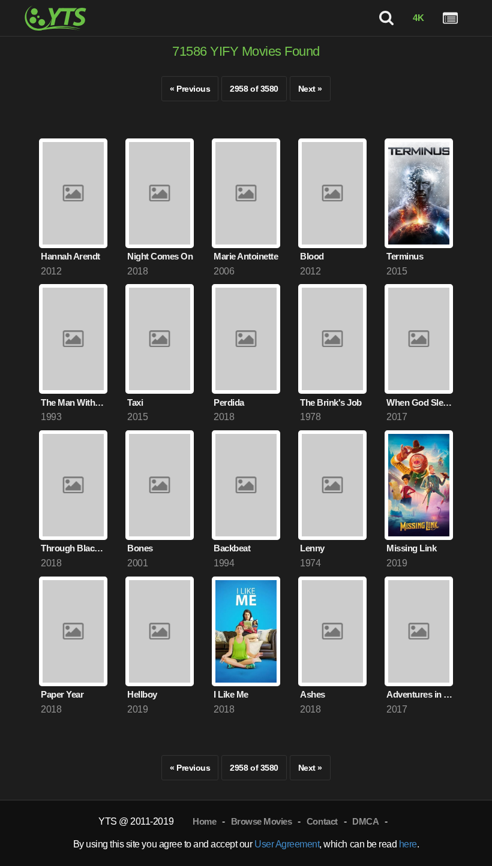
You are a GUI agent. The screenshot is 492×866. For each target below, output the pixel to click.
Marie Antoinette (246, 256)
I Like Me (231, 694)
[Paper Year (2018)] (73, 631)
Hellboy (142, 694)
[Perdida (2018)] (246, 339)
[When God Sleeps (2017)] (419, 339)
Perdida (229, 402)
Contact (322, 821)
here (408, 844)
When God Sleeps (419, 402)
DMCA (365, 821)
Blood (312, 256)
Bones (140, 548)
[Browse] (450, 18)
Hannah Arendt (70, 256)
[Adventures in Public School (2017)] (419, 631)
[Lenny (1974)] (332, 485)
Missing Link (411, 548)
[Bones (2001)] (159, 485)
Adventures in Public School (419, 694)
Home (204, 821)
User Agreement (286, 844)
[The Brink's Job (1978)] (332, 339)
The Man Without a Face (74, 402)
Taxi (135, 402)
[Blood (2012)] (332, 193)
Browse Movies (261, 821)
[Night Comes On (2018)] (159, 193)
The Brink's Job (331, 402)
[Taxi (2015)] (159, 339)
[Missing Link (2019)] (419, 485)
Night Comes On (160, 256)
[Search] (387, 18)
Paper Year (62, 694)
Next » (310, 88)
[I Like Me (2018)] (246, 631)
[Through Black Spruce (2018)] (73, 485)
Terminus (404, 256)
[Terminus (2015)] (419, 193)
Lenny (312, 548)
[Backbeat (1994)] (246, 485)
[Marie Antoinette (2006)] (246, 193)
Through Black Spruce (74, 548)
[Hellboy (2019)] (159, 631)
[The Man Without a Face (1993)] (73, 339)
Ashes (312, 694)
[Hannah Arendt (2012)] (73, 193)
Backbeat (232, 548)
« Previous (190, 88)
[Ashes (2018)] (332, 631)
